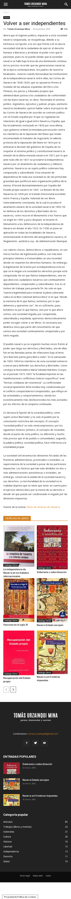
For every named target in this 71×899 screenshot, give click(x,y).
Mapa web (38, 875)
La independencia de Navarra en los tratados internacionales (16, 573)
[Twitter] (35, 743)
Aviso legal (25, 875)
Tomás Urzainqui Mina (18, 29)
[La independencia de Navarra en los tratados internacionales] (18, 546)
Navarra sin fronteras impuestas (40, 795)
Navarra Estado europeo (50, 625)
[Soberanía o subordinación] (52, 547)
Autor (48, 875)
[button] (66, 4)
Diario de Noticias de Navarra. (43, 507)
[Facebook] (26, 743)
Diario (6, 12)
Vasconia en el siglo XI (15, 624)
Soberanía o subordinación (52, 572)
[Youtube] (44, 743)
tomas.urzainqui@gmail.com (43, 733)
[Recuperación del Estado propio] (18, 653)
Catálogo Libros (11, 565)
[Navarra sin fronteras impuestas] (52, 652)
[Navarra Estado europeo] (52, 600)
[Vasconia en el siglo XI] (18, 600)
